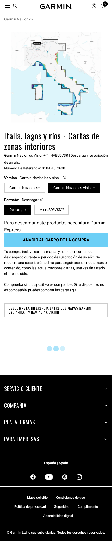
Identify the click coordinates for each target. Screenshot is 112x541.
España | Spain (56, 463)
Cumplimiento (88, 507)
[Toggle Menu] (3, 5)
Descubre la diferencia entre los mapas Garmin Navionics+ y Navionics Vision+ (49, 310)
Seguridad (61, 507)
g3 (74, 290)
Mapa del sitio (37, 497)
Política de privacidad (30, 507)
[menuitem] (15, 6)
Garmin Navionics (18, 19)
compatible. (63, 284)
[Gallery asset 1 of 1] (56, 77)
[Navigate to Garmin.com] (56, 6)
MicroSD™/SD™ (51, 210)
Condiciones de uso (70, 497)
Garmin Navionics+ (24, 188)
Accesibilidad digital (58, 516)
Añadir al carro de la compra (56, 239)
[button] (35, 178)
